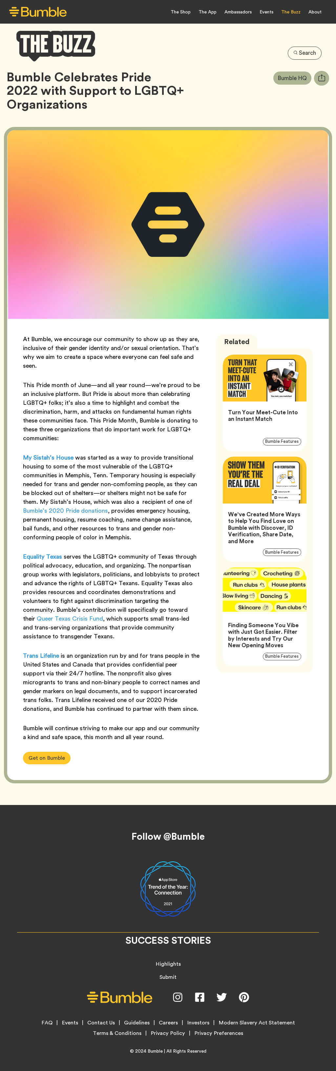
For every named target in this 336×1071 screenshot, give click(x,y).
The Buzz (291, 12)
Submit (168, 977)
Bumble (155, 1051)
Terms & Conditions (117, 1033)
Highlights (168, 964)
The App (208, 12)
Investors (198, 1022)
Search (307, 53)
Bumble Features (283, 441)
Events (266, 12)
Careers (168, 1022)
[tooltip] (321, 78)
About (315, 12)
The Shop (181, 12)
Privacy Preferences (218, 1033)
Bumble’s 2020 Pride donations (65, 510)
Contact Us (101, 1022)
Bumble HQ (294, 78)
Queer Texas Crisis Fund (70, 618)
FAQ (46, 1022)
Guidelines (137, 1022)
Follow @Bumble (168, 836)
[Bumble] (38, 12)
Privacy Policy (168, 1033)
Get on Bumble (47, 758)
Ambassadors (238, 12)
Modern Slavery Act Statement (257, 1022)
